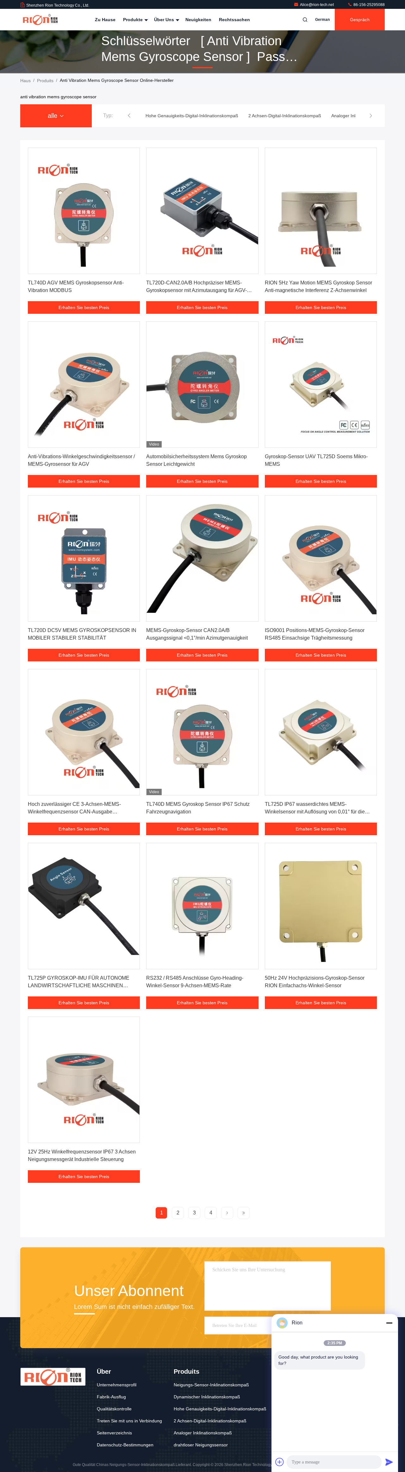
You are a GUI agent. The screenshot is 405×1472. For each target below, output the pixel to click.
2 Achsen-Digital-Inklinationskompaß (210, 1420)
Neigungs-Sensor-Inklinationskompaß (211, 1384)
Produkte (133, 19)
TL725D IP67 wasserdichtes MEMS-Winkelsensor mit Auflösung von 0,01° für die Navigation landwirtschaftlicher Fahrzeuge (315, 811)
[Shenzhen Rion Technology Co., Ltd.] (40, 19)
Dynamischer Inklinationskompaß (207, 1396)
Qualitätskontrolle (114, 1408)
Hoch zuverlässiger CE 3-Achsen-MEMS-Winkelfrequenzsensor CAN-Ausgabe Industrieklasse (74, 811)
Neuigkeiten (198, 19)
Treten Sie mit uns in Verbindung (129, 1420)
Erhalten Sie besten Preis (84, 307)
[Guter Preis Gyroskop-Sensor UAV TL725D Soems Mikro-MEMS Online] (321, 384)
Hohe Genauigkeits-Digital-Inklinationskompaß (220, 1408)
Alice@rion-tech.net (317, 5)
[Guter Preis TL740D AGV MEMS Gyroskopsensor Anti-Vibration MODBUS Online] (84, 211)
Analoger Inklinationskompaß (203, 1432)
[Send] (389, 1462)
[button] (129, 115)
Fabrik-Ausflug (111, 1396)
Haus (25, 80)
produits (45, 80)
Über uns (164, 19)
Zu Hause (105, 19)
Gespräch (360, 19)
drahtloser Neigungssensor (201, 1444)
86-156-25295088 (368, 5)
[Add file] (279, 1462)
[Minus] (389, 1323)
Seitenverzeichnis (114, 1432)
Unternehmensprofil (116, 1384)
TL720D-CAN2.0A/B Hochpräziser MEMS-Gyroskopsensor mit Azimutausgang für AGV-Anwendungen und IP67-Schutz (196, 290)
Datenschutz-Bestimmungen (125, 1444)
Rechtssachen (234, 19)
